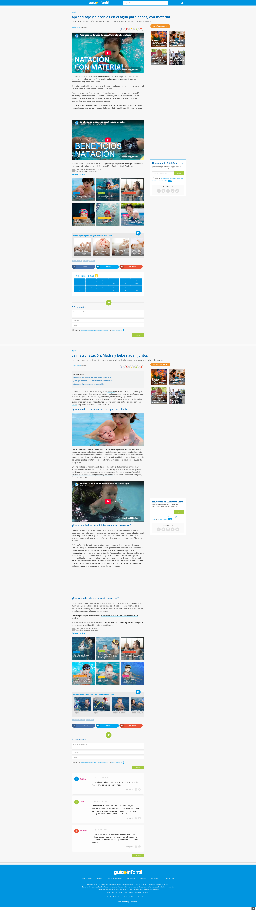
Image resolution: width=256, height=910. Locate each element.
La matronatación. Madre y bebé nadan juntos (82, 197)
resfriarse (135, 538)
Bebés (74, 12)
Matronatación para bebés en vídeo (105, 681)
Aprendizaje (89, 719)
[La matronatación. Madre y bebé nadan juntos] (83, 200)
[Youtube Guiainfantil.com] (177, 191)
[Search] (165, 3)
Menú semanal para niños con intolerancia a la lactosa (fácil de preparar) (158, 60)
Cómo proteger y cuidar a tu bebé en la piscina (132, 197)
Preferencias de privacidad (88, 330)
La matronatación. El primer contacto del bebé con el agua (107, 656)
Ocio (74, 351)
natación (111, 391)
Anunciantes (155, 878)
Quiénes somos (87, 878)
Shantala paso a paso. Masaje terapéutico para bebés (92, 236)
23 (125, 290)
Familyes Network (113, 897)
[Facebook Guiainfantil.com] (158, 191)
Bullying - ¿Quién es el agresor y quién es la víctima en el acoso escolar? (177, 60)
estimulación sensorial (96, 79)
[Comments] (141, 29)
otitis (127, 538)
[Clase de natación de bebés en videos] (83, 659)
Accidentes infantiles (129, 193)
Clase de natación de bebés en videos (81, 656)
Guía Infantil (128, 897)
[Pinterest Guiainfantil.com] (163, 191)
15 (102, 287)
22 (113, 290)
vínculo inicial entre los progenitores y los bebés (92, 474)
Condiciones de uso (103, 330)
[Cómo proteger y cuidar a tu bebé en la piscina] (132, 200)
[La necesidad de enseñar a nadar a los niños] (108, 225)
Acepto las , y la (98, 330)
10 (113, 283)
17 (125, 287)
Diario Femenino (143, 897)
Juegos (85, 261)
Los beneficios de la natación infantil (105, 197)
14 (91, 287)
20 (91, 290)
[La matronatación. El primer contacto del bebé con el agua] (108, 659)
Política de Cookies (116, 330)
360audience (134, 902)
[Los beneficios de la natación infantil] (108, 200)
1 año (136, 283)
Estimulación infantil (107, 166)
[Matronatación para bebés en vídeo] (108, 684)
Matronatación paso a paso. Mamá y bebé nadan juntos (93, 695)
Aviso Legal (131, 878)
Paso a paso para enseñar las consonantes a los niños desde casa (176, 42)
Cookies (100, 878)
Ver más (138, 855)
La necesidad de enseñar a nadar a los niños (107, 222)
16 (113, 287)
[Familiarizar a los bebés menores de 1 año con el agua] (83, 684)
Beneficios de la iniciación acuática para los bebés (83, 222)
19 (79, 290)
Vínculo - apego (77, 261)
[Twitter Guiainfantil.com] (172, 191)
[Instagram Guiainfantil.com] (168, 191)
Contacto (143, 878)
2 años (136, 290)
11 (125, 283)
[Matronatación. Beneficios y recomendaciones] (132, 684)
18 (136, 287)
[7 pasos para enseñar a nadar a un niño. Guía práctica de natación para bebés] (132, 225)
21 (102, 290)
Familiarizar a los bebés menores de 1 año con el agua (82, 681)
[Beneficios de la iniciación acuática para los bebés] (83, 225)
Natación (76, 193)
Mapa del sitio (169, 878)
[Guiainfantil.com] (98, 4)
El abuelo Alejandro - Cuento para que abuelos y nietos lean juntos (159, 42)
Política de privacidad (115, 878)
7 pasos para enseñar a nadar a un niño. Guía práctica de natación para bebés (132, 221)
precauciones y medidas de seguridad (104, 566)
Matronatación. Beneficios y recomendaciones (129, 681)
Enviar (138, 335)
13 (79, 287)
